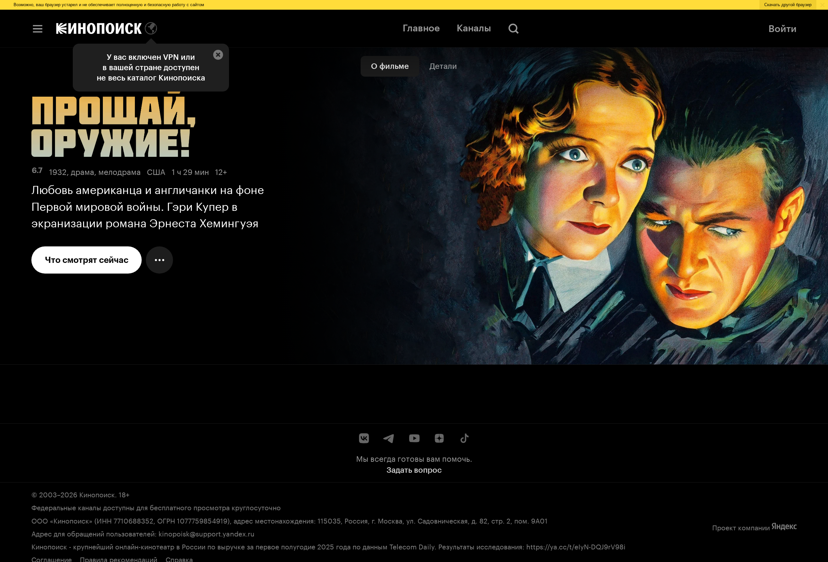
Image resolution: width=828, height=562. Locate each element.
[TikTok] (464, 438)
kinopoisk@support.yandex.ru (206, 532)
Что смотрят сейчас (86, 260)
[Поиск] (513, 28)
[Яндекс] (784, 527)
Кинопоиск (97, 493)
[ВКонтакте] (364, 438)
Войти (782, 28)
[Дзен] (439, 438)
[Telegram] (389, 438)
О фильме (390, 66)
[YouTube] (414, 438)
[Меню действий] (159, 260)
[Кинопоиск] (99, 28)
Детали (443, 66)
